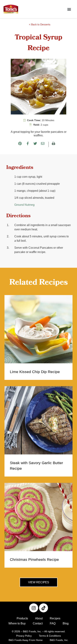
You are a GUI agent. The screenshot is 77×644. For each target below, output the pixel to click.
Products (22, 618)
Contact (38, 623)
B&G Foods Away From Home (26, 640)
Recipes (55, 618)
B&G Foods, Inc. (59, 640)
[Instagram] (33, 607)
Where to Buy (17, 623)
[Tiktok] (43, 607)
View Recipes (38, 582)
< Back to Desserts (39, 24)
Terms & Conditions (50, 635)
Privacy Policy (24, 635)
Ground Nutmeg (24, 204)
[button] (69, 9)
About (39, 618)
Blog (66, 623)
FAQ (53, 623)
